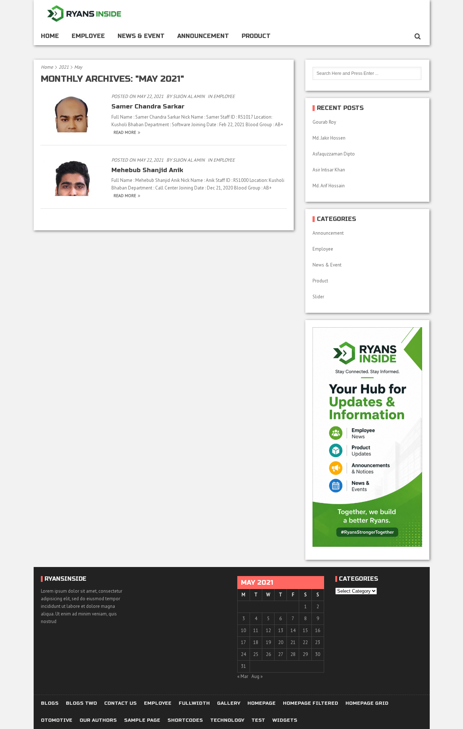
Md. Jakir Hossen (330, 138)
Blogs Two (81, 703)
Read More (125, 132)
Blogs (50, 703)
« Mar (242, 676)
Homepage (261, 703)
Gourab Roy (325, 122)
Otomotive (56, 720)
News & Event (141, 36)
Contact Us (120, 703)
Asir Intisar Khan (329, 170)
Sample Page (142, 720)
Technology (227, 720)
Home (50, 36)
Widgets (284, 720)
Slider (318, 297)
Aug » (257, 676)
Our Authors (98, 720)
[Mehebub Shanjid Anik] (72, 195)
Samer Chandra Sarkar (147, 106)
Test (258, 720)
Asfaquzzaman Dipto (334, 154)
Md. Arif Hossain (329, 186)
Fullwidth (194, 703)
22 (305, 642)
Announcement (203, 36)
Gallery (228, 703)
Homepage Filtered (310, 703)
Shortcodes (185, 720)
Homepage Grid (366, 703)
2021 (64, 67)
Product (256, 36)
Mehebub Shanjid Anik (147, 170)
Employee (88, 36)
